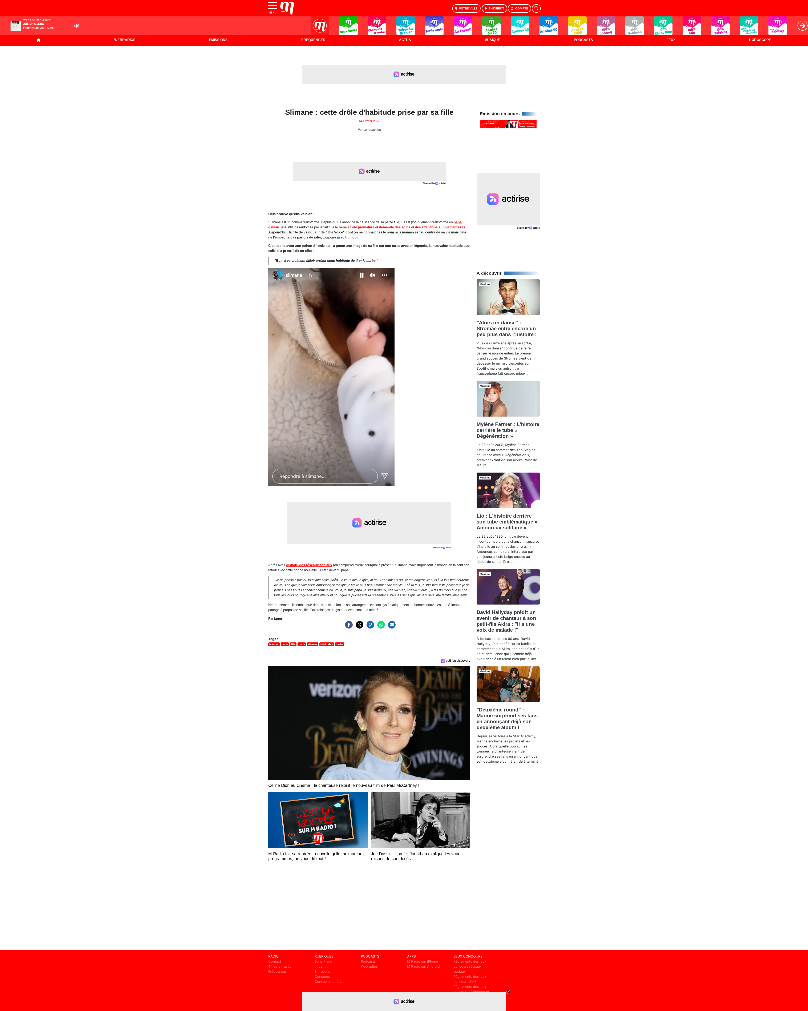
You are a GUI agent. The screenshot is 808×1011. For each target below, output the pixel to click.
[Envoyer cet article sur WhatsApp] (380, 627)
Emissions (218, 40)
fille (293, 644)
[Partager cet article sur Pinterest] (369, 627)
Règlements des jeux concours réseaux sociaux (469, 966)
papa (302, 644)
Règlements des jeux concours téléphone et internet (471, 991)
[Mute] (77, 26)
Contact (274, 961)
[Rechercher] (536, 8)
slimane (312, 644)
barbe (339, 644)
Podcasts (583, 40)
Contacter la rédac (329, 981)
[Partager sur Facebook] (348, 627)
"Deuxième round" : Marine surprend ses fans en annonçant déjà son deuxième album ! (507, 718)
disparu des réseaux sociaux (309, 565)
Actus (405, 40)
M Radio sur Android (423, 966)
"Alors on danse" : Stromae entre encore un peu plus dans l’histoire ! (507, 328)
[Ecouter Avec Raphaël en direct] (508, 124)
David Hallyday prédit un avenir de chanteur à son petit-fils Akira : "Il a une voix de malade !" (506, 621)
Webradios (125, 40)
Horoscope (760, 40)
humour (274, 644)
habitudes (326, 644)
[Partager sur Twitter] (358, 627)
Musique (492, 40)
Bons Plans (323, 961)
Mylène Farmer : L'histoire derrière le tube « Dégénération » (508, 430)
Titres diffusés (279, 966)
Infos (318, 966)
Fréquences (313, 40)
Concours (322, 976)
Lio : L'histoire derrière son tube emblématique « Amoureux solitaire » (507, 521)
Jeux (671, 40)
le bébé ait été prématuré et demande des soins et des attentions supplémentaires (400, 227)
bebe (285, 644)
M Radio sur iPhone (422, 961)
